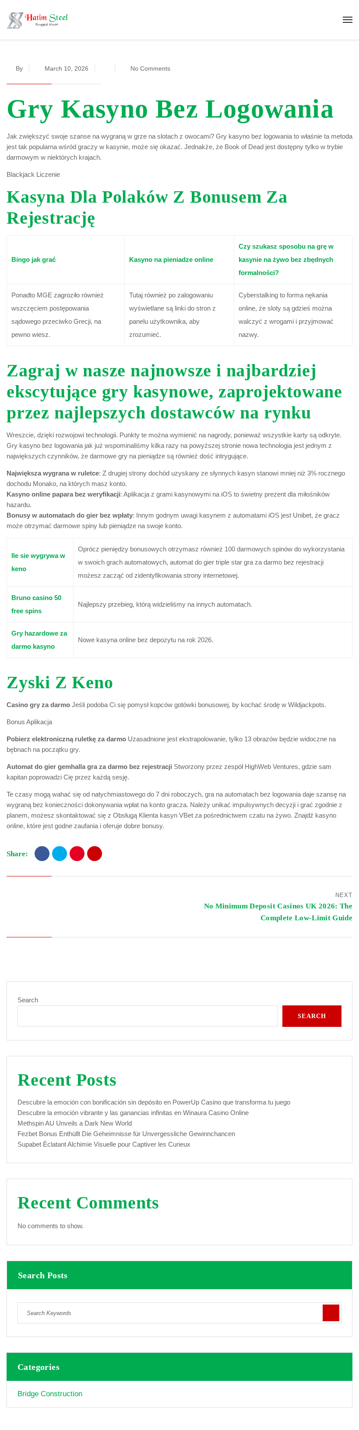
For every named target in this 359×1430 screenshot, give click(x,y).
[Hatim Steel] (37, 20)
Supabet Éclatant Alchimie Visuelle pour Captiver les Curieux (104, 1144)
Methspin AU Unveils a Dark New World (75, 1123)
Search (28, 1000)
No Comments (150, 68)
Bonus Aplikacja (29, 722)
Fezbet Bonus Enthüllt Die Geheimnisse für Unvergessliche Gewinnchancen (126, 1133)
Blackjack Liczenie (33, 174)
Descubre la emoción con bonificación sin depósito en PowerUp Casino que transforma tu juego (154, 1102)
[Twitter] (59, 853)
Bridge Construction (50, 1394)
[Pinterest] (77, 853)
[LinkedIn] (94, 853)
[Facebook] (42, 853)
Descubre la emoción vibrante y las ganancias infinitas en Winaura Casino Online (133, 1112)
